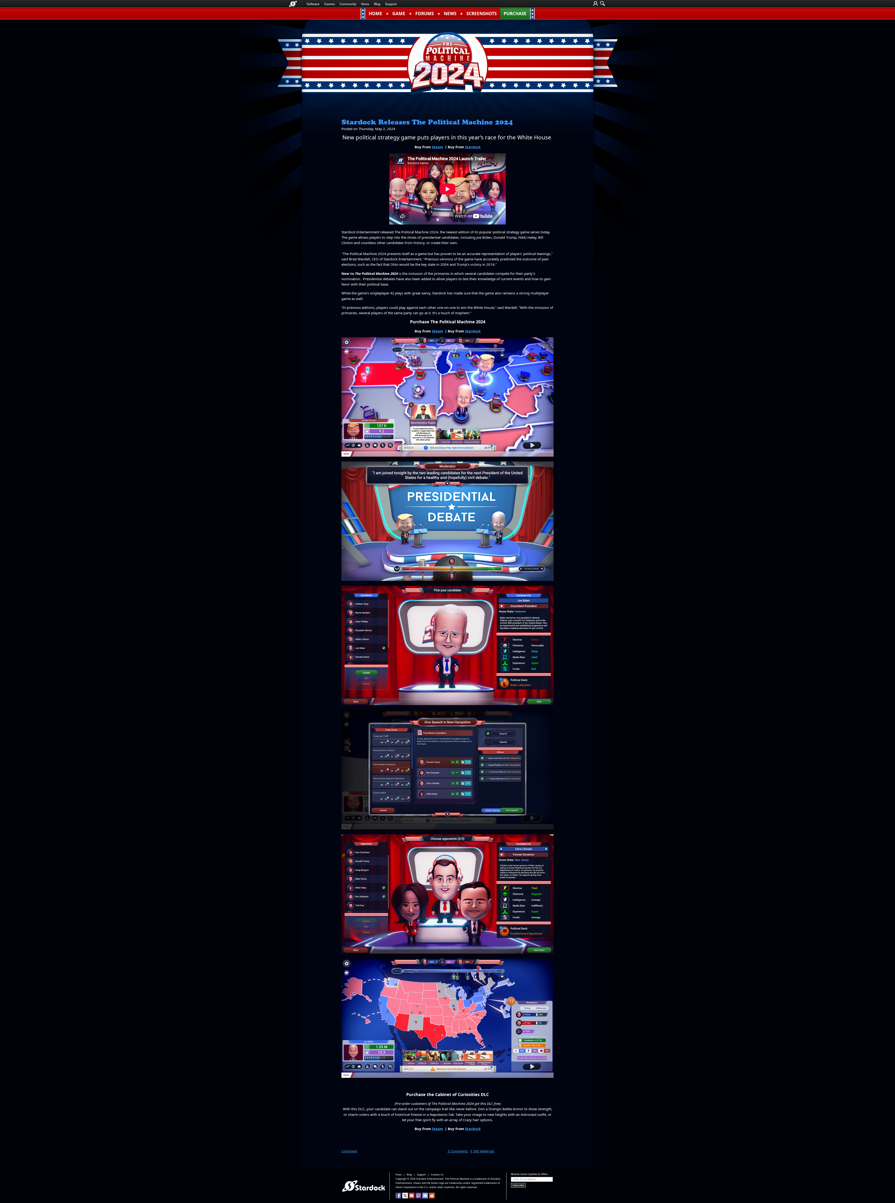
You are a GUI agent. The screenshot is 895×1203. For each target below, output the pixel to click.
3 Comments (458, 1151)
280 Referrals (483, 1151)
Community (348, 4)
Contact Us (437, 1174)
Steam (437, 147)
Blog (377, 4)
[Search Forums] (602, 4)
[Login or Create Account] (595, 4)
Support (391, 4)
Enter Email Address (524, 1179)
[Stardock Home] (293, 4)
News (365, 4)
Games (329, 4)
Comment (349, 1151)
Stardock (473, 147)
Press (399, 1174)
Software (313, 4)
